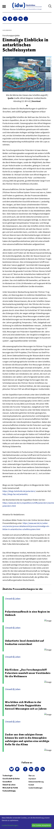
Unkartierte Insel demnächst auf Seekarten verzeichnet (24, 642)
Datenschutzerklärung (36, 782)
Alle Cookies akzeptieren (41, 825)
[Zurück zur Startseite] (27, 6)
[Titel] (5, 19)
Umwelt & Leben (9, 785)
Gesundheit (7, 781)
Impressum (32, 779)
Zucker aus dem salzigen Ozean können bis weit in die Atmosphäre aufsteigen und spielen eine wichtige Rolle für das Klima (27, 739)
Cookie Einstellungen (35, 788)
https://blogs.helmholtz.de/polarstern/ (19, 491)
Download (36, 101)
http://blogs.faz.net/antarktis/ (15, 494)
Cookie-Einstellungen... (10, 825)
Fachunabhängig (9, 791)
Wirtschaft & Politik (10, 788)
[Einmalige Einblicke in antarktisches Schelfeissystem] (10, 19)
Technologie (7, 775)
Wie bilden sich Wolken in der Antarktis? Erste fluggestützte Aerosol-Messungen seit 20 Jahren (26, 705)
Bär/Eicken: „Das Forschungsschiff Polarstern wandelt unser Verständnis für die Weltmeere (27, 673)
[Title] (15, 19)
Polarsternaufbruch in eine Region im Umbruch (27, 613)
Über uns (32, 776)
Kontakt (31, 785)
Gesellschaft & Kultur (11, 778)
